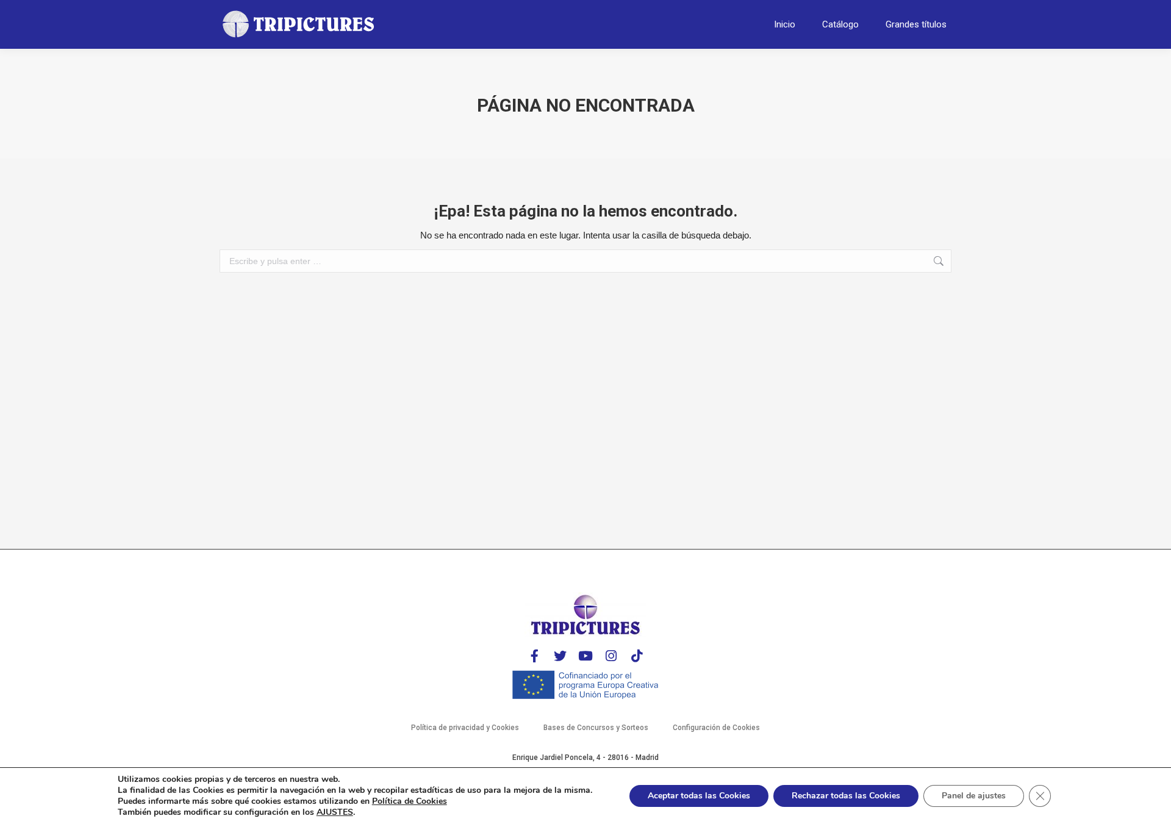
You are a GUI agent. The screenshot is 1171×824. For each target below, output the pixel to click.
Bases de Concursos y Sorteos (595, 727)
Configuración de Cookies (716, 727)
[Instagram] (611, 655)
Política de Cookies (409, 801)
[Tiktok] (637, 655)
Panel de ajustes (974, 795)
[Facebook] (534, 655)
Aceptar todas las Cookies (699, 795)
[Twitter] (560, 655)
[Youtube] (585, 655)
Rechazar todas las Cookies (846, 795)
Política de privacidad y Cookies (465, 727)
